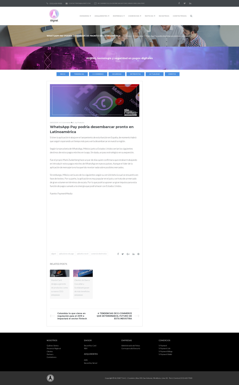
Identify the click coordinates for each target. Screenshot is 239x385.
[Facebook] (179, 3)
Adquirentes (101, 16)
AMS (86, 360)
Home (128, 36)
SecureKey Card (90, 345)
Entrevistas (135, 74)
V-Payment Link (164, 348)
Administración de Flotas (130, 345)
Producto (80, 122)
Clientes (50, 351)
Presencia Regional (54, 348)
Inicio (62, 74)
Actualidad (154, 74)
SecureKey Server (90, 363)
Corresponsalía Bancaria (130, 348)
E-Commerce (138, 36)
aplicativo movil (82, 254)
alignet (53, 254)
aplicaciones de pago (66, 254)
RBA (85, 348)
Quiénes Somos (53, 345)
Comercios (133, 16)
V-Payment (163, 345)
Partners (50, 354)
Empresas (118, 16)
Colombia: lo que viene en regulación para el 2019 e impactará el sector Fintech (72, 316)
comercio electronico (99, 254)
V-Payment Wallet (165, 354)
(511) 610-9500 (56, 3)
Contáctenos (179, 16)
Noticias (149, 16)
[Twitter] (184, 3)
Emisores (84, 16)
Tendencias (79, 74)
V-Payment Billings (166, 351)
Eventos (172, 74)
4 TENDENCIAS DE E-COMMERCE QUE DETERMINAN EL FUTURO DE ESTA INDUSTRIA (114, 316)
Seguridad (116, 74)
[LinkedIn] (190, 3)
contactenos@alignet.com (79, 3)
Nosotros (164, 16)
